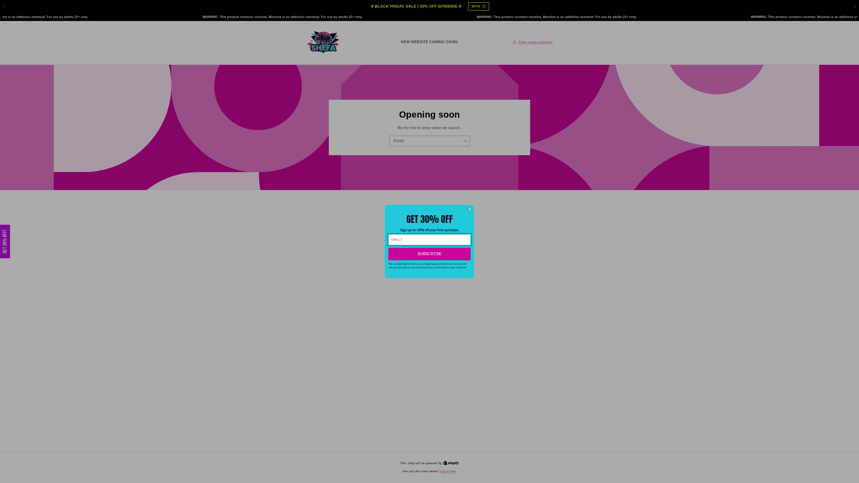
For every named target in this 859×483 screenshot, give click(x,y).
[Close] (469, 209)
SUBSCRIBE (429, 253)
